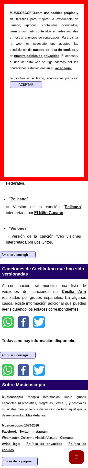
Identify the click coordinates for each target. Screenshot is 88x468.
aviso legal (63, 68)
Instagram (40, 431)
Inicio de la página (17, 461)
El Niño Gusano (48, 213)
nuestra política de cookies (54, 50)
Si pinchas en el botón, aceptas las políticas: (44, 78)
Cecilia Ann (74, 291)
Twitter (39, 322)
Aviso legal (11, 444)
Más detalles (35, 415)
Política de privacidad (44, 444)
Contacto (67, 438)
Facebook (23, 322)
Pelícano (19, 199)
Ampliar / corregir (14, 255)
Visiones (19, 228)
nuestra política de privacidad (36, 56)
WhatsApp (8, 322)
